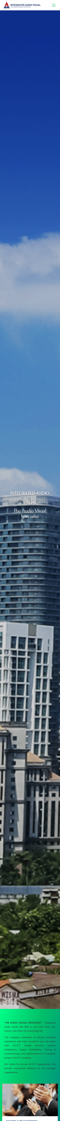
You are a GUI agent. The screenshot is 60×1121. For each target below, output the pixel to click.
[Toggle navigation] (54, 5)
